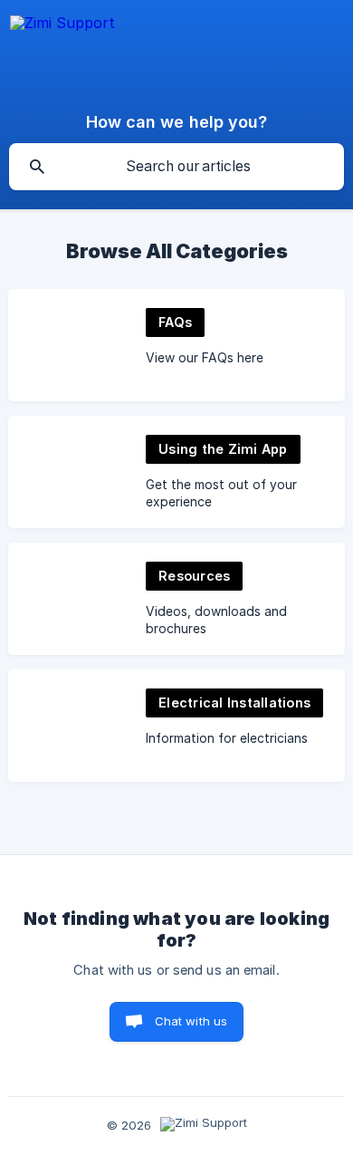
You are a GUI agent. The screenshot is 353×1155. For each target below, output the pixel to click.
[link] (176, 345)
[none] (62, 51)
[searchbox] (176, 166)
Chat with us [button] (191, 1021)
